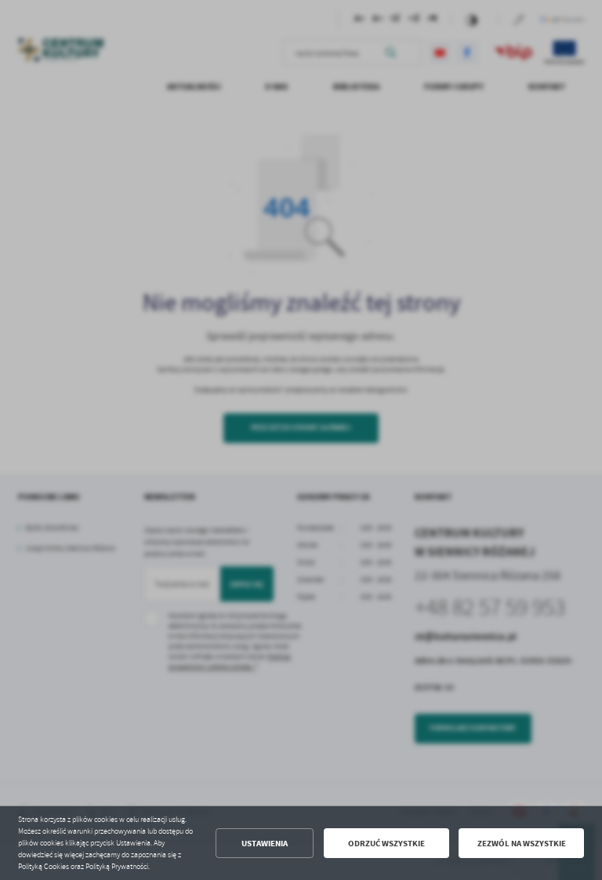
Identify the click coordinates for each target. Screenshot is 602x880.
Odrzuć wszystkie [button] (386, 843)
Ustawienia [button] (264, 843)
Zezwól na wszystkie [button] (521, 843)
